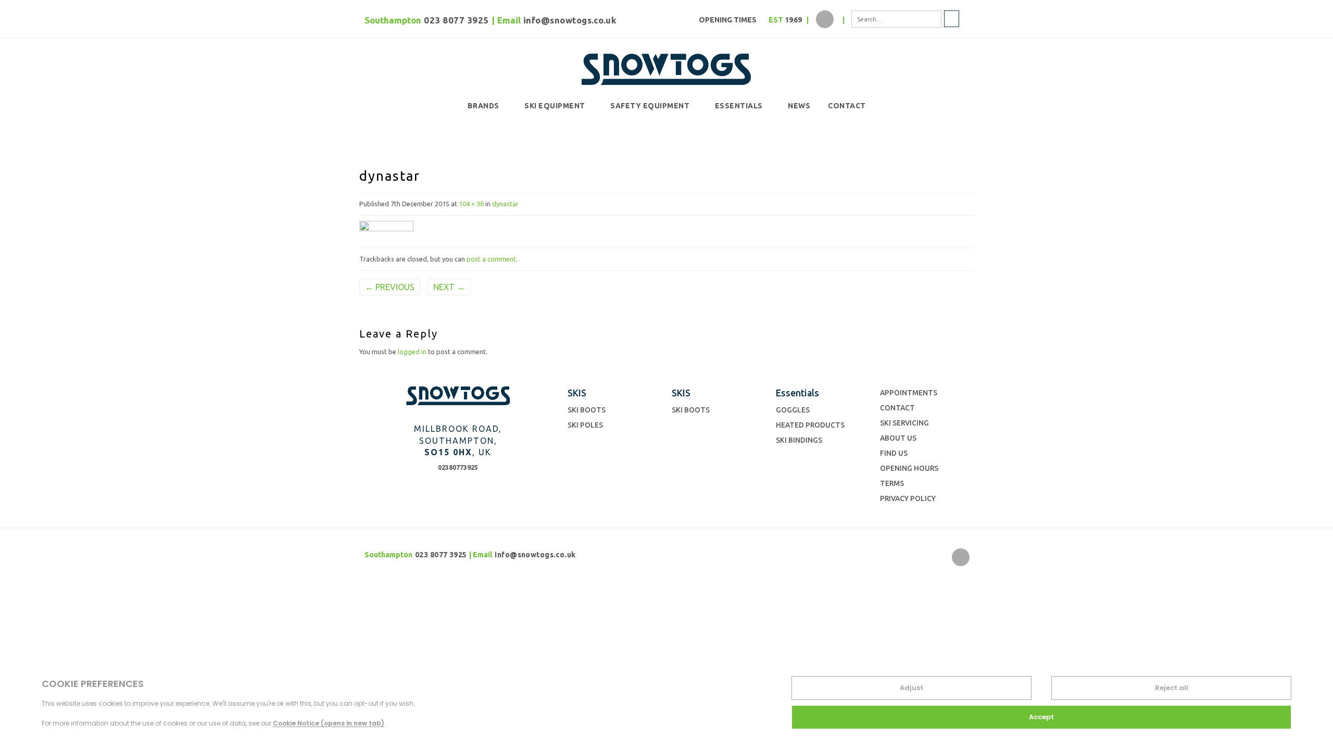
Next (449, 287)
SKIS (577, 393)
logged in (412, 351)
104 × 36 (471, 203)
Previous (389, 287)
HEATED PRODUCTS (810, 425)
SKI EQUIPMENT (554, 106)
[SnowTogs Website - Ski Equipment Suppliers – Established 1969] (666, 67)
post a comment (491, 258)
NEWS (799, 106)
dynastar (505, 203)
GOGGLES (793, 410)
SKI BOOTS (587, 410)
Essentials (797, 393)
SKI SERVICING (904, 423)
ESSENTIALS (739, 106)
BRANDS (483, 106)
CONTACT (847, 106)
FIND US (894, 453)
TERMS (892, 483)
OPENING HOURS (909, 468)
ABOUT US (898, 438)
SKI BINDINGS (799, 440)
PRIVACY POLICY (908, 498)
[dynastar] (386, 229)
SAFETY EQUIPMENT (649, 106)
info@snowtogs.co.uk (570, 20)
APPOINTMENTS (908, 393)
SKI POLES (585, 425)
